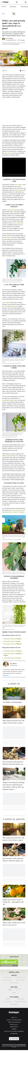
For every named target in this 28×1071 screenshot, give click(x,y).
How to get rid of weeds (7, 979)
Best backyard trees (20, 979)
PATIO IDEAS (13, 6)
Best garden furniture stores (20, 1001)
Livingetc (14, 992)
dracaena (15, 455)
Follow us (23, 70)
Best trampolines (14, 1004)
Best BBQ (7, 998)
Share (6, 70)
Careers (14, 1029)
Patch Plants (5, 302)
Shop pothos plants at (12, 638)
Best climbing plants (7, 977)
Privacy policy (14, 1024)
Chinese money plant (13, 210)
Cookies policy (14, 1026)
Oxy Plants (19, 184)
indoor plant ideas (18, 223)
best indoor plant (9, 153)
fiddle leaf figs (6, 455)
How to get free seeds (14, 982)
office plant (7, 237)
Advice (23, 40)
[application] (14, 166)
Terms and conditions (14, 1022)
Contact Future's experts (14, 1019)
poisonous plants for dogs (14, 512)
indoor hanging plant (10, 306)
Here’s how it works (15, 44)
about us (14, 1017)
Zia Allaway (10, 38)
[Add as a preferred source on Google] (14, 1038)
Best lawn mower (20, 998)
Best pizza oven (7, 1001)
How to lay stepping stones (20, 977)
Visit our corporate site (21, 1045)
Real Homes (18, 988)
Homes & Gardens (10, 989)
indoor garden (19, 190)
